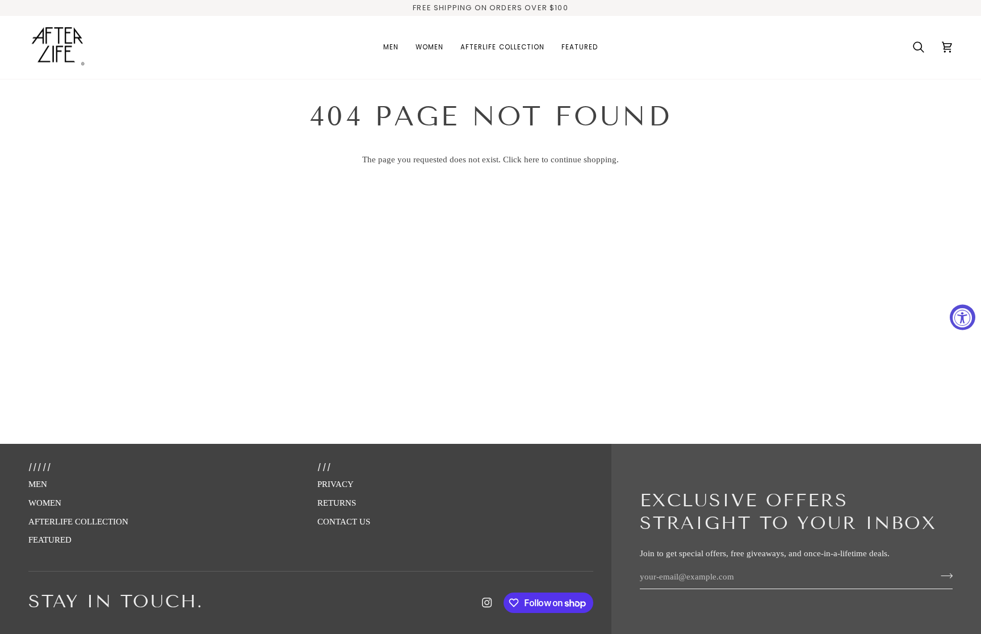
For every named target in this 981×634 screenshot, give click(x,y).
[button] (391, 47)
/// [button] (324, 467)
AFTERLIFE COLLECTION (78, 521)
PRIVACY (335, 484)
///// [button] (40, 467)
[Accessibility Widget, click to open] (962, 317)
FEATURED (50, 539)
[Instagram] (487, 603)
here (531, 159)
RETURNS (336, 502)
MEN (37, 484)
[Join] (943, 575)
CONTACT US (343, 521)
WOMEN (44, 502)
